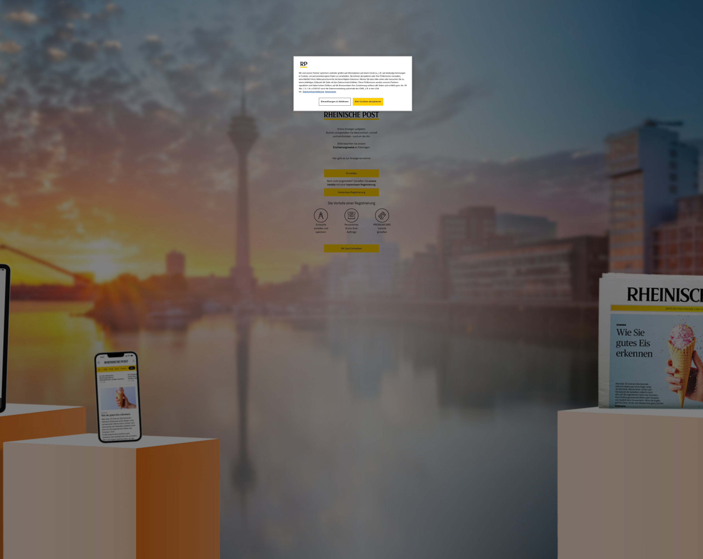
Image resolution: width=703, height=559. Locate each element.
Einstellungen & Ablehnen (335, 101)
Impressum (330, 92)
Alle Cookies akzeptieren (368, 101)
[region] (352, 83)
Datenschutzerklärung (313, 92)
